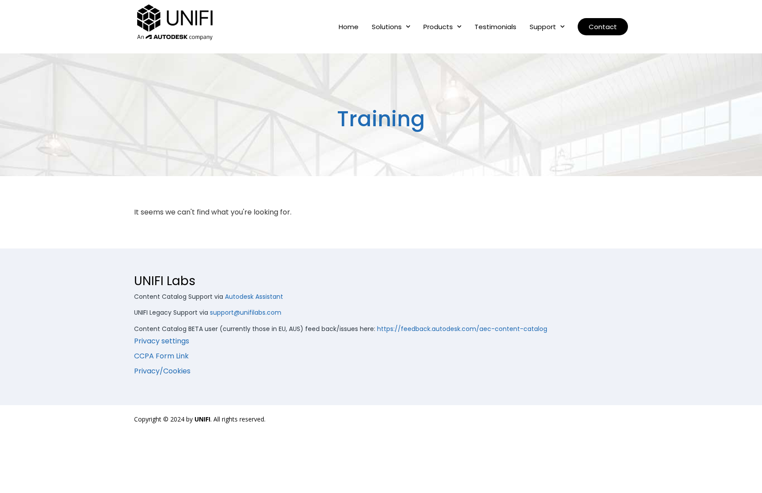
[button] (603, 26)
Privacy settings (161, 341)
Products (438, 27)
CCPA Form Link (161, 356)
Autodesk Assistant (254, 296)
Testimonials (495, 27)
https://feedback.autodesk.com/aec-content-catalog (462, 328)
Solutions (387, 27)
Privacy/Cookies (162, 371)
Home (349, 27)
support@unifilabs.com (245, 312)
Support (543, 27)
